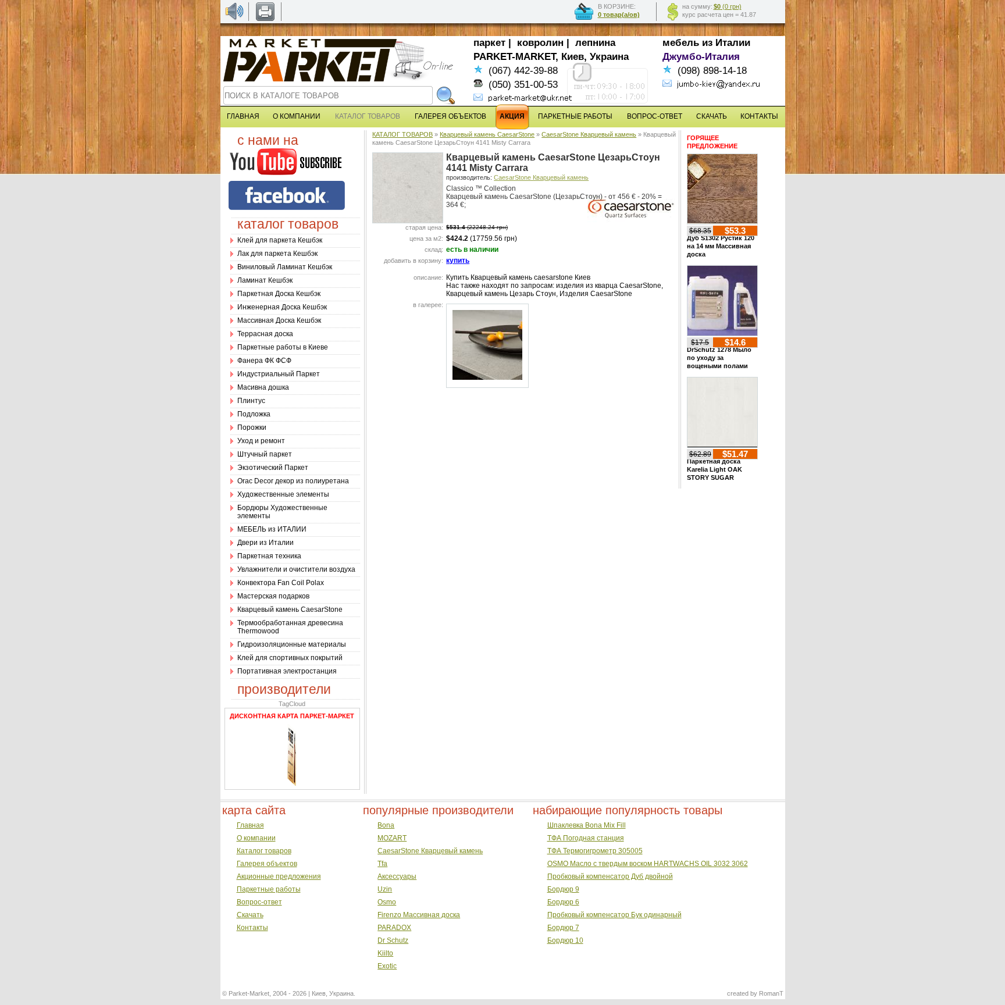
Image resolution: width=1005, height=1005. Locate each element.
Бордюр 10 (565, 940)
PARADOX (394, 928)
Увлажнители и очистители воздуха (296, 569)
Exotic (387, 966)
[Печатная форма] (265, 18)
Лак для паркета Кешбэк (277, 254)
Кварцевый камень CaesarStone (290, 609)
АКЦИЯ (512, 116)
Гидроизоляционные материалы (291, 644)
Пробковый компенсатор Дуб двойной (610, 876)
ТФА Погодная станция (585, 838)
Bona (385, 825)
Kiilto (385, 953)
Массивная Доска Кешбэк (279, 320)
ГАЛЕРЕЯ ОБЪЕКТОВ (450, 116)
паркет (489, 42)
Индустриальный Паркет (278, 374)
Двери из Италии (265, 543)
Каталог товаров (264, 851)
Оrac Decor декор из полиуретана (293, 481)
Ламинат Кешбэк (265, 280)
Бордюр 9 (563, 889)
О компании (256, 838)
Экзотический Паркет (272, 468)
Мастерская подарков (273, 596)
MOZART (392, 838)
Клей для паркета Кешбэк (279, 240)
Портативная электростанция (287, 671)
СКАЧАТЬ (711, 116)
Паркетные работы (269, 889)
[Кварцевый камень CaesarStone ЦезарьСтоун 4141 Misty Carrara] (408, 220)
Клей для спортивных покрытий (290, 658)
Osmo (386, 902)
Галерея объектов (267, 864)
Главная (250, 825)
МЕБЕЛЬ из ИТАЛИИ (272, 529)
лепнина (595, 42)
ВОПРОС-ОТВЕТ (654, 116)
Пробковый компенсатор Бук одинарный (614, 915)
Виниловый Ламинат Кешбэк (284, 267)
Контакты (252, 928)
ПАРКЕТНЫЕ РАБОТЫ (575, 116)
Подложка (253, 414)
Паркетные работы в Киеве (282, 347)
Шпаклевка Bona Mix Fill (586, 825)
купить (457, 260)
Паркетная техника (269, 556)
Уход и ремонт (261, 441)
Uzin (384, 889)
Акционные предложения (279, 876)
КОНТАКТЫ (759, 116)
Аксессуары (396, 876)
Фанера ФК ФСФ (264, 361)
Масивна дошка (263, 387)
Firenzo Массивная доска (418, 915)
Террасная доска (265, 334)
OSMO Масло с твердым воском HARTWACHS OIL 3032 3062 (647, 864)
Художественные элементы (283, 494)
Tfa (382, 864)
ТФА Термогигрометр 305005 (595, 851)
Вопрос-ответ (259, 902)
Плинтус (251, 401)
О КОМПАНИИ (296, 116)
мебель (680, 42)
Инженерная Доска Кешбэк (282, 307)
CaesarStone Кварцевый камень (588, 134)
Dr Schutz (392, 940)
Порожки (251, 427)
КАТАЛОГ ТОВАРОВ (402, 134)
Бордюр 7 (563, 928)
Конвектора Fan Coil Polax (280, 583)
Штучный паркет (264, 454)
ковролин (540, 42)
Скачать (250, 915)
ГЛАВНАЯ (243, 116)
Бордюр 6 (563, 902)
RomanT (771, 993)
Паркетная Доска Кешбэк (278, 294)
